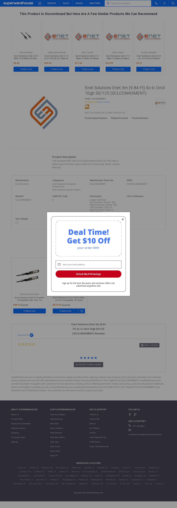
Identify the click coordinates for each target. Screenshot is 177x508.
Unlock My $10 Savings (88, 274)
